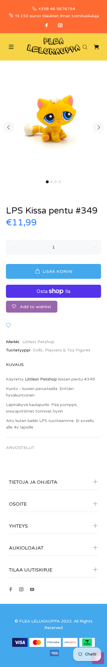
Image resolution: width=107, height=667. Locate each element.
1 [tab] (47, 181)
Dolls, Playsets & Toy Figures (61, 350)
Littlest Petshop (38, 341)
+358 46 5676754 (56, 8)
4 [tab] (59, 181)
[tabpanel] (53, 123)
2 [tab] (51, 181)
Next (98, 127)
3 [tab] (55, 181)
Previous (8, 127)
